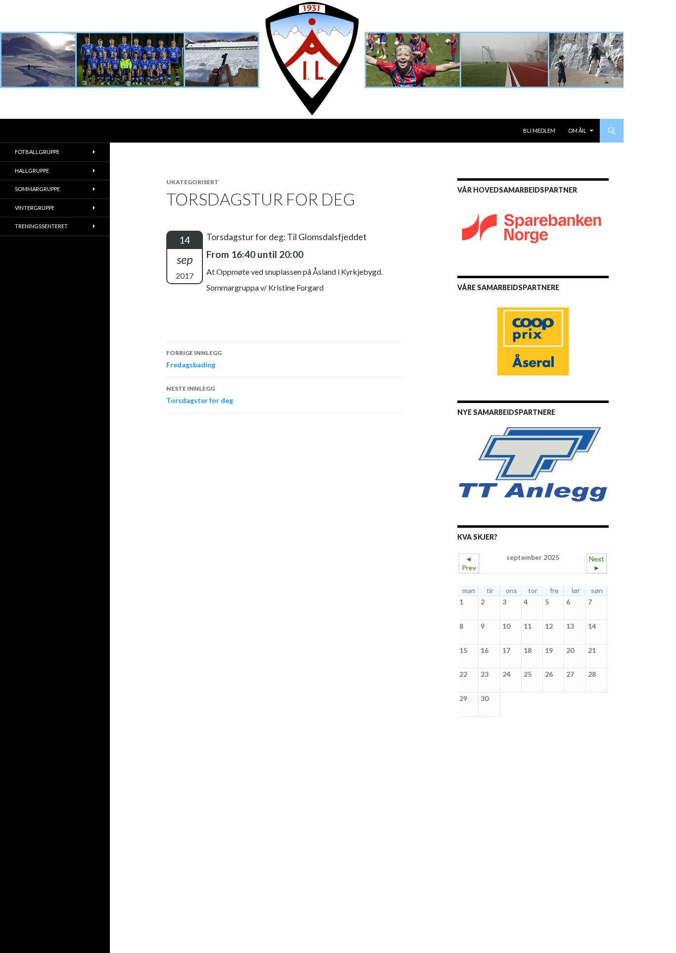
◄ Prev (469, 563)
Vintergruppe (34, 207)
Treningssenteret (41, 226)
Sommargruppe (37, 189)
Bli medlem (539, 130)
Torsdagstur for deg (199, 394)
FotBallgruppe (37, 152)
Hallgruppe (32, 170)
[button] (473, 464)
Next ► (596, 563)
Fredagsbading (194, 359)
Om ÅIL (577, 130)
